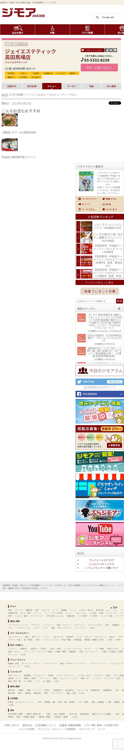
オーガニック (39, 675)
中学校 (118, 639)
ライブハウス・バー (98, 663)
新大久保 (73, 714)
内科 (117, 690)
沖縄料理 (28, 610)
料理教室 (77, 639)
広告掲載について (46, 725)
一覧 (118, 308)
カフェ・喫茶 (25, 613)
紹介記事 (31, 86)
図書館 (116, 702)
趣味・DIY (85, 678)
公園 (109, 702)
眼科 (20, 693)
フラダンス (35, 625)
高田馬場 (23, 44)
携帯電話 (27, 675)
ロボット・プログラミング (95, 636)
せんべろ (45, 610)
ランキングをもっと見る (99, 282)
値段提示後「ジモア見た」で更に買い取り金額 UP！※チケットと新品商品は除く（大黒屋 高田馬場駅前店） (104, 352)
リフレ (10, 627)
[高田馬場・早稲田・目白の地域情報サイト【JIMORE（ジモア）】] (24, 16)
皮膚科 (21, 690)
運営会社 (27, 725)
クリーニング (29, 651)
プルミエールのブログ (101, 560)
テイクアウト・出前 (112, 678)
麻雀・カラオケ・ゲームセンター (73, 663)
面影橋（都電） (45, 716)
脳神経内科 (95, 690)
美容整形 (115, 625)
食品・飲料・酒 (14, 681)
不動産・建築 (60, 651)
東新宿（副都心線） (34, 714)
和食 (10, 610)
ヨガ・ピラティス (65, 627)
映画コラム (112, 198)
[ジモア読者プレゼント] (100, 295)
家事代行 (23, 648)
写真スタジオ (112, 648)
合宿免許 (69, 636)
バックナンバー (88, 198)
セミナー (47, 636)
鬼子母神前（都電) (15, 714)
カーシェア (12, 654)
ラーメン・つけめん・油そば (81, 610)
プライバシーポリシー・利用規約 (56, 729)
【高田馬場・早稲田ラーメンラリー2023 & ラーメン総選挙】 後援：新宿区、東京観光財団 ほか (108, 274)
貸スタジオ (58, 636)
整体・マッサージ (64, 625)
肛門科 (47, 690)
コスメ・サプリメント (65, 675)
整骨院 (28, 693)
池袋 (117, 714)
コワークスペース (15, 636)
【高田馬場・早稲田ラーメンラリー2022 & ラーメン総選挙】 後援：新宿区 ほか (108, 261)
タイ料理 (93, 616)
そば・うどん (81, 613)
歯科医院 (11, 693)
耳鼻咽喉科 (107, 690)
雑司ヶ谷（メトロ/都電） (102, 714)
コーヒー (68, 613)
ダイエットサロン (95, 625)
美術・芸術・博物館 (66, 702)
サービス (88, 648)
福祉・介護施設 (98, 702)
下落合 (48, 714)
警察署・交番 (50, 702)
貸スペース (36, 636)
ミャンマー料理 (106, 616)
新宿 (18, 716)
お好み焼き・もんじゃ (55, 616)
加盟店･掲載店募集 (70, 725)
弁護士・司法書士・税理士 (112, 651)
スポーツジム (79, 625)
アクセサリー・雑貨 (102, 675)
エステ (8, 44)
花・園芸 (46, 681)
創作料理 (99, 610)
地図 (91, 86)
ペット (37, 681)
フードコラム (88, 209)
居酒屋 (64, 610)
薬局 (46, 693)
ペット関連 (99, 648)
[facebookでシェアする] (107, 51)
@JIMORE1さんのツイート (100, 387)
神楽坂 (10, 716)
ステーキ (18, 610)
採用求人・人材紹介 (38, 648)
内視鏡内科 (57, 690)
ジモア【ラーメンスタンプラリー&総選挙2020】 (108, 226)
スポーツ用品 (118, 675)
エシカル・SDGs (84, 675)
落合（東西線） (60, 714)
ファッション (44, 678)
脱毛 (107, 625)
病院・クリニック (34, 690)
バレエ (79, 636)
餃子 (37, 610)
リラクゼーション (24, 627)
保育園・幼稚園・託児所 (94, 639)
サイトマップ (86, 729)
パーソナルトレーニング (18, 625)
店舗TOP (11, 86)
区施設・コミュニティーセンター (21, 702)
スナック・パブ (14, 666)
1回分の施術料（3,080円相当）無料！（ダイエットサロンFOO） (104, 337)
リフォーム (12, 648)
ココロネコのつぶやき (101, 564)
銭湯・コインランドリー (89, 651)
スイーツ (88, 204)
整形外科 (11, 690)
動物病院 (37, 693)
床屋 (53, 627)
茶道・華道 (66, 639)
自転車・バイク (14, 678)
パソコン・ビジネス (51, 639)
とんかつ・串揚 (21, 616)
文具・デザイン (14, 675)
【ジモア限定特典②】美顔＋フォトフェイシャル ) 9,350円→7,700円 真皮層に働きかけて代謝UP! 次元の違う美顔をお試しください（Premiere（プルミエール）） (104, 321)
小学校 (109, 639)
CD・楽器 (27, 681)
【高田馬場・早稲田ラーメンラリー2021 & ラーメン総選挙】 (108, 249)
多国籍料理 (12, 613)
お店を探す (17, 29)
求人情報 (111, 86)
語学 (27, 636)
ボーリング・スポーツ (31, 663)
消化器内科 (69, 690)
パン (46, 613)
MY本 (112, 204)
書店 (55, 678)
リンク (101, 729)
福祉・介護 (71, 693)
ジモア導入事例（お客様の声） (102, 725)
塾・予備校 (28, 639)
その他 (15, 44)
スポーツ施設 (83, 702)
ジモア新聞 (87, 29)
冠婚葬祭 (72, 651)
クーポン (71, 86)
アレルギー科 (82, 690)
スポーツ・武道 (14, 639)
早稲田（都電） (29, 716)
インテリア (96, 678)
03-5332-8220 (96, 60)
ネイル (45, 627)
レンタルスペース (50, 663)
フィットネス (80, 627)
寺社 (39, 702)
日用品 (50, 675)
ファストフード (37, 616)
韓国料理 (70, 616)
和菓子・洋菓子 (30, 678)
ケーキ (55, 610)
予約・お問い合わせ (99, 67)
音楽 (37, 639)
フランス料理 (56, 613)
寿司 (10, 616)
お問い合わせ (11, 725)
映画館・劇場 (13, 663)
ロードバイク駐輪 (45, 651)
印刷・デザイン (14, 651)
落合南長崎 (84, 714)
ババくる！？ (112, 209)
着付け (112, 636)
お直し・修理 (55, 648)
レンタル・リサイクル (72, 648)
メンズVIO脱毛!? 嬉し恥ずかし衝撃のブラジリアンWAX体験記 (108, 237)
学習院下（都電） (62, 716)
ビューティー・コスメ (69, 678)
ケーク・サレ (112, 613)
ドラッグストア (57, 693)
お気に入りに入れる (94, 50)
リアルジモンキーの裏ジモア (101, 568)
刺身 (101, 613)
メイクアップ (48, 625)
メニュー (51, 86)
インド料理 (82, 616)
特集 (52, 29)
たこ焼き (93, 613)
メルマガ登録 (26, 729)
